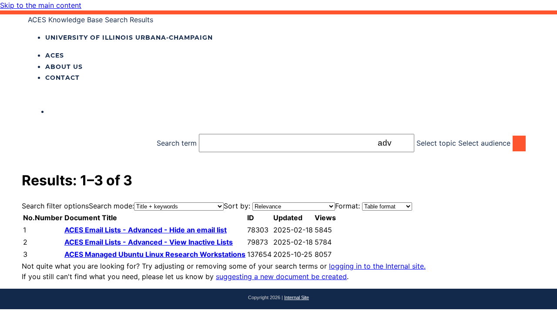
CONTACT (62, 78)
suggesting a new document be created (281, 276)
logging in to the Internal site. (377, 266)
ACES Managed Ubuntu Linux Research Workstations (154, 254)
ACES (54, 55)
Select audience (484, 143)
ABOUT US (64, 67)
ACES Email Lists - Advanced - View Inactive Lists (148, 242)
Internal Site (296, 297)
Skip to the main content (40, 5)
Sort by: (237, 205)
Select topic (436, 143)
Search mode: (111, 205)
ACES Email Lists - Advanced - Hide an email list (145, 229)
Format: (347, 205)
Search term (177, 143)
